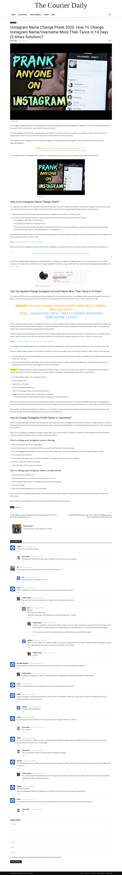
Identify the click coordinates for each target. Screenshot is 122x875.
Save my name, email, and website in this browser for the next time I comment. (36, 857)
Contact (94, 873)
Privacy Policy (100, 873)
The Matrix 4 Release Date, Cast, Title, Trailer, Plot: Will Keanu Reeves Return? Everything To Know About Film (90, 516)
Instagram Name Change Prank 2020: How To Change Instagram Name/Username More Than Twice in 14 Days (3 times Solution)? (59, 32)
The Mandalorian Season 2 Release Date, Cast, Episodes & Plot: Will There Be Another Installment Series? (33, 516)
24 (111, 40)
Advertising (109, 873)
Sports (46, 15)
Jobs (53, 15)
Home (11, 20)
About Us (87, 873)
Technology (22, 15)
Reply (18, 551)
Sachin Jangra (13, 40)
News (13, 15)
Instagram (18, 507)
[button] (109, 15)
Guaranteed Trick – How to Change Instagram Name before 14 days (63, 150)
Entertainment (35, 15)
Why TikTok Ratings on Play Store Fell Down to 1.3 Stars (33, 341)
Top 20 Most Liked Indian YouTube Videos (28, 242)
